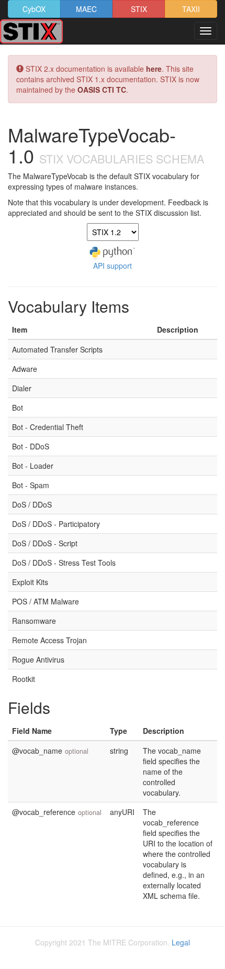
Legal (181, 942)
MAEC (86, 9)
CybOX (34, 9)
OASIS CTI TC (101, 89)
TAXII (191, 9)
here (154, 68)
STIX (139, 9)
